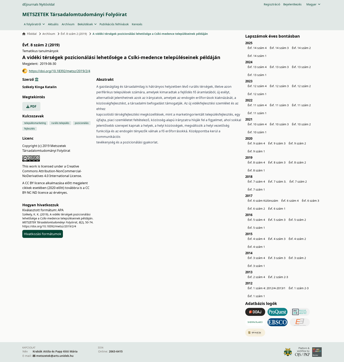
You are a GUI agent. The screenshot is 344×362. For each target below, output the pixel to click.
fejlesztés (29, 128)
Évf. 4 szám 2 (297, 239)
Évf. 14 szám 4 (257, 48)
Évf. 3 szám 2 (297, 258)
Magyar (311, 4)
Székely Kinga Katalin (39, 87)
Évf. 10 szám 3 (279, 124)
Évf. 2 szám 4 (256, 277)
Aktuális (53, 24)
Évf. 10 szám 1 (257, 132)
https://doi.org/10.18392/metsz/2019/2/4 (59, 71)
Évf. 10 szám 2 (301, 124)
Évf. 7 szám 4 (256, 181)
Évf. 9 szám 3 (276, 143)
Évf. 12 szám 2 (301, 86)
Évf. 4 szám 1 (256, 247)
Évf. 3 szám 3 (276, 258)
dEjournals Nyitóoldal (38, 4)
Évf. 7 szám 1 (256, 189)
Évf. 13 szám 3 (279, 67)
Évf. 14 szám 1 (257, 56)
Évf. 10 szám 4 (257, 124)
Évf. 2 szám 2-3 (278, 277)
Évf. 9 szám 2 (297, 143)
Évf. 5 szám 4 (256, 220)
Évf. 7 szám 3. (277, 181)
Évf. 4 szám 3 (276, 239)
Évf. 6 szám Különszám (263, 200)
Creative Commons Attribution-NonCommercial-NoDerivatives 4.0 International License (52, 171)
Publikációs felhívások (114, 24)
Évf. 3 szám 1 (256, 266)
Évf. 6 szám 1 (276, 208)
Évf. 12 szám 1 (257, 94)
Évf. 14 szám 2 (301, 48)
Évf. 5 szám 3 (276, 220)
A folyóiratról (32, 24)
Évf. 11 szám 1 (257, 113)
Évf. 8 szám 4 (256, 162)
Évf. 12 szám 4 (257, 86)
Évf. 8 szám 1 (256, 170)
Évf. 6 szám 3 (310, 200)
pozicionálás (82, 123)
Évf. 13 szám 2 (301, 67)
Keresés (137, 24)
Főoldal (32, 34)
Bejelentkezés (292, 4)
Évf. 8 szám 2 (297, 162)
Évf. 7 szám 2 (298, 181)
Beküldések (85, 24)
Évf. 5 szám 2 (297, 220)
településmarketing (35, 123)
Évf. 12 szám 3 (279, 86)
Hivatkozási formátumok (42, 234)
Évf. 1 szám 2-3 (299, 288)
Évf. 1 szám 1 (256, 296)
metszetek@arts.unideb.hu (54, 356)
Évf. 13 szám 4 (257, 67)
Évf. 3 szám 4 (256, 258)
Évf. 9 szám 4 (256, 143)
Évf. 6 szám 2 (256, 208)
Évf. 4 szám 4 (256, 239)
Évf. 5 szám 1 (256, 228)
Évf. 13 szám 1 (257, 75)
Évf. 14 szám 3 (279, 48)
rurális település (60, 123)
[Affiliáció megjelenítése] (36, 79)
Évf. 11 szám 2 (301, 105)
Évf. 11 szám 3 (279, 105)
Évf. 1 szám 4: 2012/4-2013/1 (266, 288)
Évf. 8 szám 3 (276, 162)
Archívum (68, 24)
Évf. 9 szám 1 (256, 151)
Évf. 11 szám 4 (257, 105)
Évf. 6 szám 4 (290, 200)
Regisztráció (272, 4)
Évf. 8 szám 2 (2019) (74, 34)
